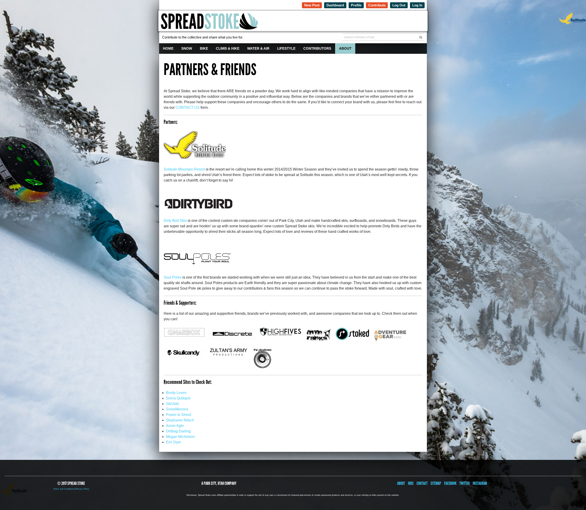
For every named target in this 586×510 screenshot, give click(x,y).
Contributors (317, 48)
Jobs (411, 483)
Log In (417, 5)
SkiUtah (172, 404)
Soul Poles (173, 277)
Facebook (450, 483)
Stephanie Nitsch (180, 420)
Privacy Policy (82, 489)
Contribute (376, 5)
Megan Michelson (180, 437)
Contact (422, 483)
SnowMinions (177, 409)
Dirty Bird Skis (175, 220)
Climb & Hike (227, 48)
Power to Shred (178, 415)
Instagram (480, 483)
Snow (186, 48)
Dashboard (335, 5)
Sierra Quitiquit (178, 398)
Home (168, 48)
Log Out (398, 5)
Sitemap (436, 483)
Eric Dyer (173, 442)
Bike (204, 48)
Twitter (464, 483)
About (345, 48)
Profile (356, 5)
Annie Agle (175, 426)
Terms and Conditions (63, 489)
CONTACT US (188, 107)
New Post (312, 5)
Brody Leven (176, 393)
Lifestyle (286, 48)
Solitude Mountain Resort (184, 169)
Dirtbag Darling (178, 431)
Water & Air (258, 48)
